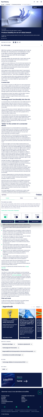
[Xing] (19, 42)
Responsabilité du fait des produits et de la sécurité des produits (17, 351)
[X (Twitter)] (17, 42)
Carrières (3, 403)
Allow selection (22, 221)
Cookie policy (4, 210)
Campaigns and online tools (28, 395)
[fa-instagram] (3, 407)
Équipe (23, 397)
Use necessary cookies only (7, 221)
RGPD (3, 369)
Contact (23, 401)
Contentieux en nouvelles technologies (11, 355)
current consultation (16, 275)
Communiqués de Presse (7, 401)
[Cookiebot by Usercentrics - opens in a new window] (37, 195)
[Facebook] (15, 42)
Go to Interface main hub (21, 380)
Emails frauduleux (35, 411)
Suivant (38, 306)
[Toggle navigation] (41, 1)
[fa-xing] (39, 407)
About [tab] (35, 198)
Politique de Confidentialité (7, 410)
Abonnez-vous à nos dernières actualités (15, 392)
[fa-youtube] (27, 407)
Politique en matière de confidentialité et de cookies (26, 410)
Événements (24, 400)
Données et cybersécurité (24, 344)
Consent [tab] (7, 198)
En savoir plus (21, 22)
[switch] (16, 217)
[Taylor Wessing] (5, 2)
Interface (8, 4)
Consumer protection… (17, 4)
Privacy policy (11, 210)
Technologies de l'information (9, 347)
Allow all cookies (35, 221)
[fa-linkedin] (15, 407)
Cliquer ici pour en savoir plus (10, 324)
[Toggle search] (34, 1)
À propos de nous (5, 395)
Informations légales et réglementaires (9, 411)
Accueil (2, 4)
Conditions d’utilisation (25, 411)
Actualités (3, 397)
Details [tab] (21, 198)
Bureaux (23, 398)
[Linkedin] (13, 42)
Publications (4, 400)
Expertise (3, 398)
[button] (34, 1)
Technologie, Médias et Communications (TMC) (13, 362)
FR (37, 2)
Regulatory (16, 210)
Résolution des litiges (7, 344)
